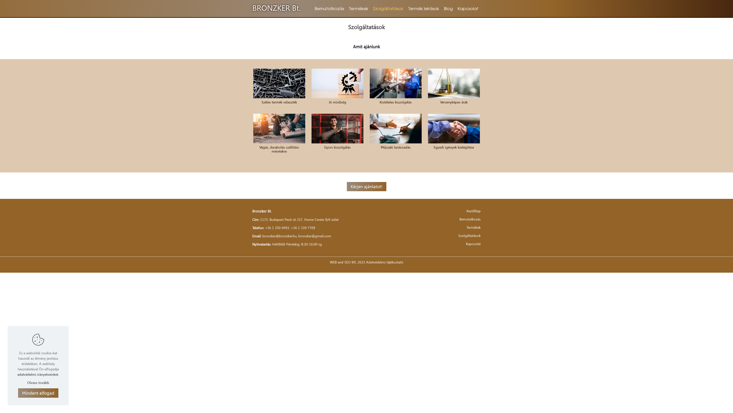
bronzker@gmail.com (314, 236)
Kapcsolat (473, 244)
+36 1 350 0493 (277, 228)
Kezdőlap (474, 211)
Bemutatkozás (470, 219)
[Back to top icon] (715, 405)
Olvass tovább (38, 383)
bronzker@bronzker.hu (279, 236)
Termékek (474, 227)
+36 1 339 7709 (303, 228)
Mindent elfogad (38, 393)
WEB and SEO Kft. (343, 262)
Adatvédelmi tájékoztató (384, 262)
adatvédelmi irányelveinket (37, 374)
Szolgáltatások (469, 236)
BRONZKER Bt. (276, 8)
